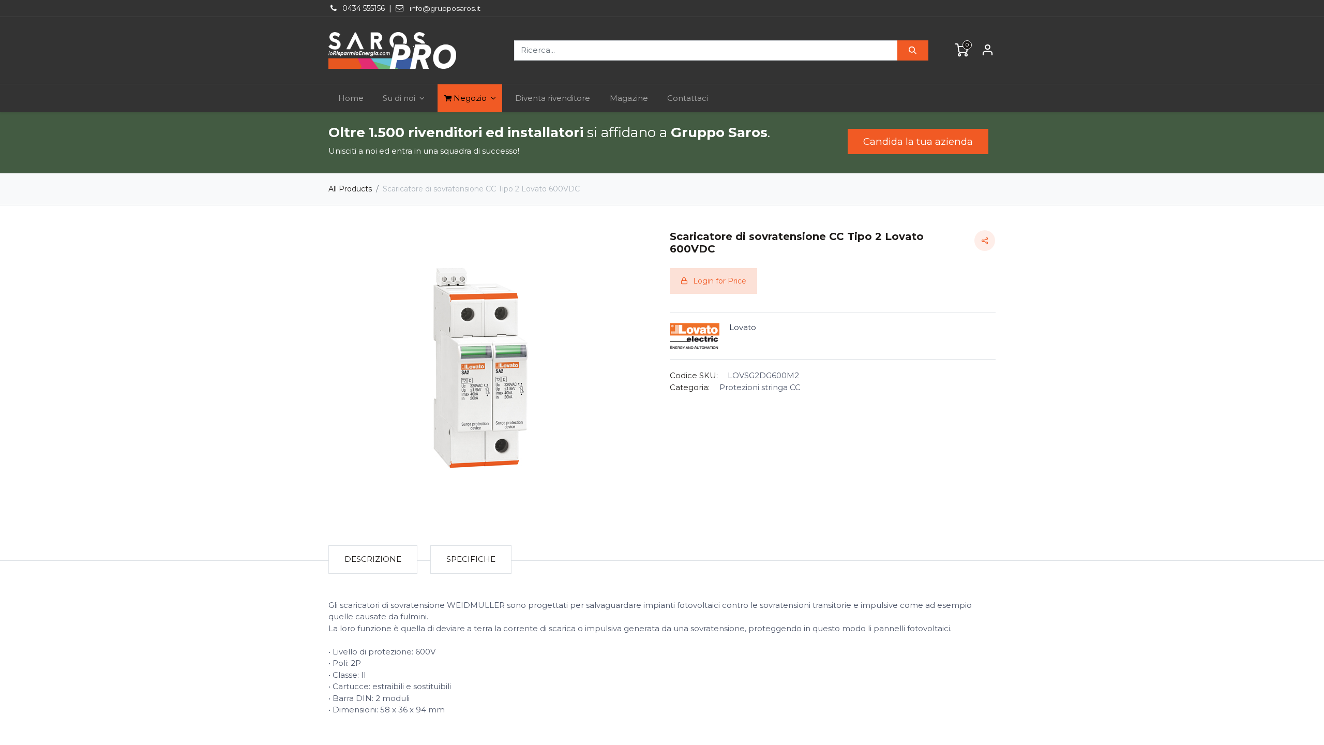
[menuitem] (351, 98)
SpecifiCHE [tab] (470, 559)
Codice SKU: (694, 375)
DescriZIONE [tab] (372, 559)
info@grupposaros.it (445, 8)
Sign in (988, 50)
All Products (350, 188)
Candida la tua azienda (918, 141)
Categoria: (690, 387)
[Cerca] (912, 50)
